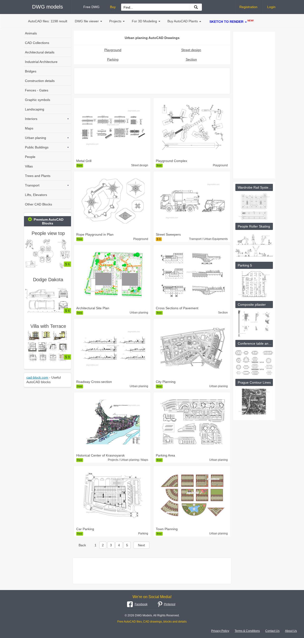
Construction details (40, 81)
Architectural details (39, 52)
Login (271, 7)
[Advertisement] (152, 81)
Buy (113, 7)
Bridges (30, 71)
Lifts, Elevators (36, 195)
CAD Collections (37, 43)
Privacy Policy (220, 631)
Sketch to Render (231, 21)
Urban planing (47, 138)
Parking (113, 59)
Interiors (47, 119)
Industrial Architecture (41, 62)
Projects (115, 21)
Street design (191, 50)
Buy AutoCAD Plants (182, 21)
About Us (291, 631)
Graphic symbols (37, 100)
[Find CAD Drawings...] (196, 7)
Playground (112, 50)
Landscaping (34, 109)
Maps (29, 128)
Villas (29, 166)
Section (191, 59)
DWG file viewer (87, 21)
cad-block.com (37, 377)
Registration (248, 7)
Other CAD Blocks (38, 204)
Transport (47, 185)
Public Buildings (47, 147)
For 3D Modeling (144, 21)
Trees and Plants (37, 176)
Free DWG (91, 7)
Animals (31, 33)
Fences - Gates (36, 90)
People (30, 157)
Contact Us (272, 631)
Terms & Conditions (247, 631)
